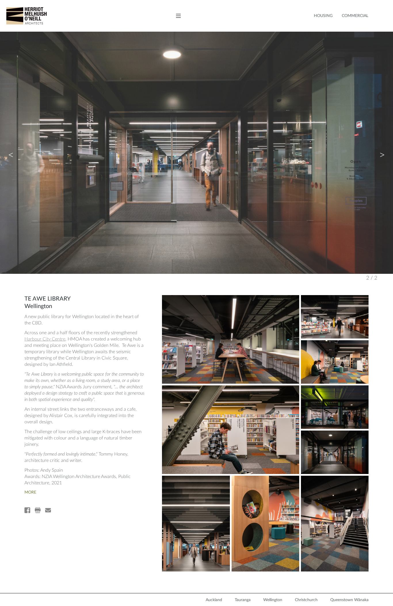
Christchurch (306, 600)
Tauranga (243, 600)
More (30, 492)
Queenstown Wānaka (349, 600)
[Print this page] (38, 510)
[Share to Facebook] (27, 510)
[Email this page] (48, 510)
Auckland (214, 600)
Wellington (272, 600)
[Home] (23, 15)
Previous (10, 152)
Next (382, 152)
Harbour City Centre (44, 339)
